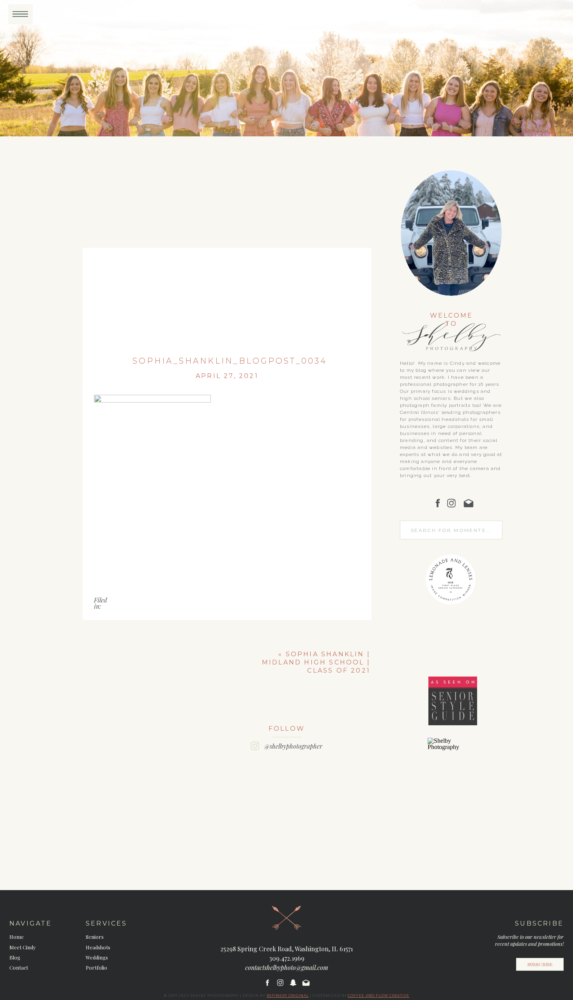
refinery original (288, 995)
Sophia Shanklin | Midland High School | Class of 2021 (316, 662)
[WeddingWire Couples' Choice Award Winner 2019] (452, 747)
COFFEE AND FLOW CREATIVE (378, 995)
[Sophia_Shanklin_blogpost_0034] (227, 255)
